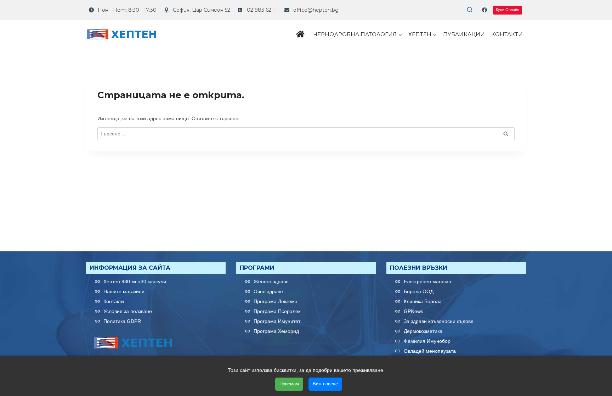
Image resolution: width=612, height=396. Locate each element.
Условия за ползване (127, 311)
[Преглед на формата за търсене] (469, 10)
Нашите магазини (123, 291)
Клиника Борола (423, 301)
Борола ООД (419, 291)
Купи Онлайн (507, 9)
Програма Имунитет (277, 321)
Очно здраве (268, 291)
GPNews (413, 311)
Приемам (289, 383)
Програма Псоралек (277, 311)
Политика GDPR (122, 321)
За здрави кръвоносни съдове (439, 321)
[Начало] (301, 34)
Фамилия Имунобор (427, 341)
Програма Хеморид (276, 331)
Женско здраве (271, 281)
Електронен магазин (427, 281)
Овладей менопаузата (430, 351)
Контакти (507, 34)
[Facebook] (484, 10)
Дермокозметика (423, 331)
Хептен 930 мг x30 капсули (134, 281)
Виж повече (325, 383)
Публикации (464, 34)
